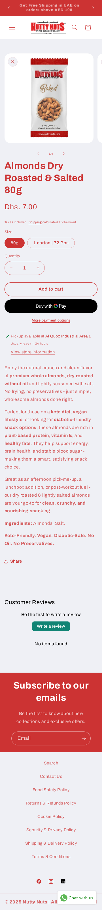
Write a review (51, 626)
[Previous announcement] (9, 7)
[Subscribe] (83, 738)
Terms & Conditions (51, 856)
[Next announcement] (93, 7)
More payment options (51, 320)
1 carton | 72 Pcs (51, 243)
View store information (33, 352)
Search (51, 763)
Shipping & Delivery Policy (51, 843)
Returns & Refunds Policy (51, 803)
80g (14, 243)
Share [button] (16, 561)
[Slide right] (64, 153)
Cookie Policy (51, 816)
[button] (11, 27)
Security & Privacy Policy (51, 830)
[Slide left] (38, 153)
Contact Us (51, 776)
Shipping (35, 222)
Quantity (12, 256)
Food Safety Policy (51, 789)
